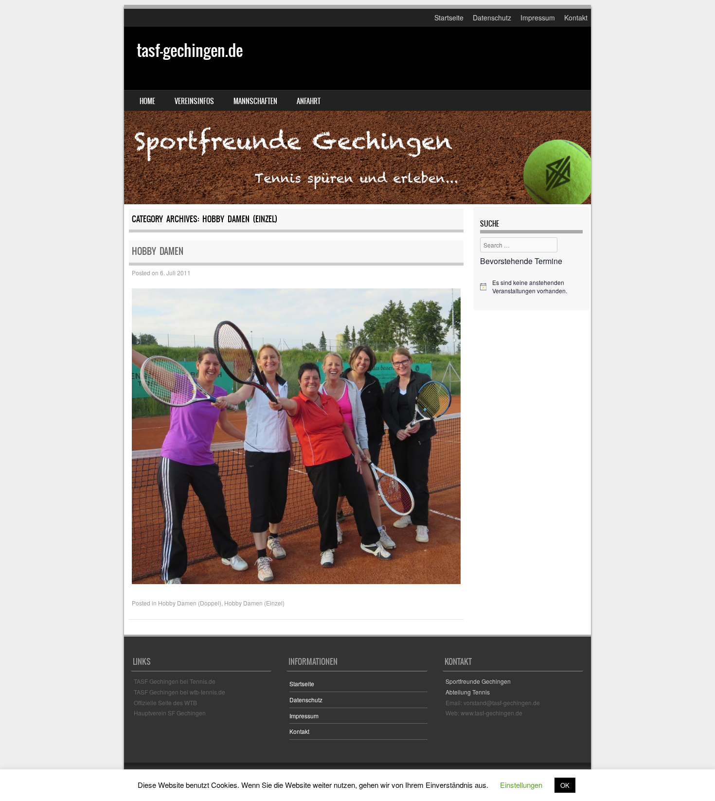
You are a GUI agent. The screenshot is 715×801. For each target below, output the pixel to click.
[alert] (531, 287)
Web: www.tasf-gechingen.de (484, 713)
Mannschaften (255, 101)
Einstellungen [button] (521, 785)
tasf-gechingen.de (190, 50)
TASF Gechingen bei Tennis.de (174, 681)
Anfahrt (309, 101)
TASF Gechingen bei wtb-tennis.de (179, 692)
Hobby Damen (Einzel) (254, 603)
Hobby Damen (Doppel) (189, 603)
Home (147, 101)
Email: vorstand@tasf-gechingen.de (493, 702)
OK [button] (565, 785)
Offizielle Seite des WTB (165, 702)
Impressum (537, 17)
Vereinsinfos (194, 101)
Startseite (449, 17)
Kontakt (576, 17)
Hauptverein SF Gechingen (170, 713)
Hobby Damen (157, 251)
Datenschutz (492, 17)
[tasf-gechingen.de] (357, 115)
